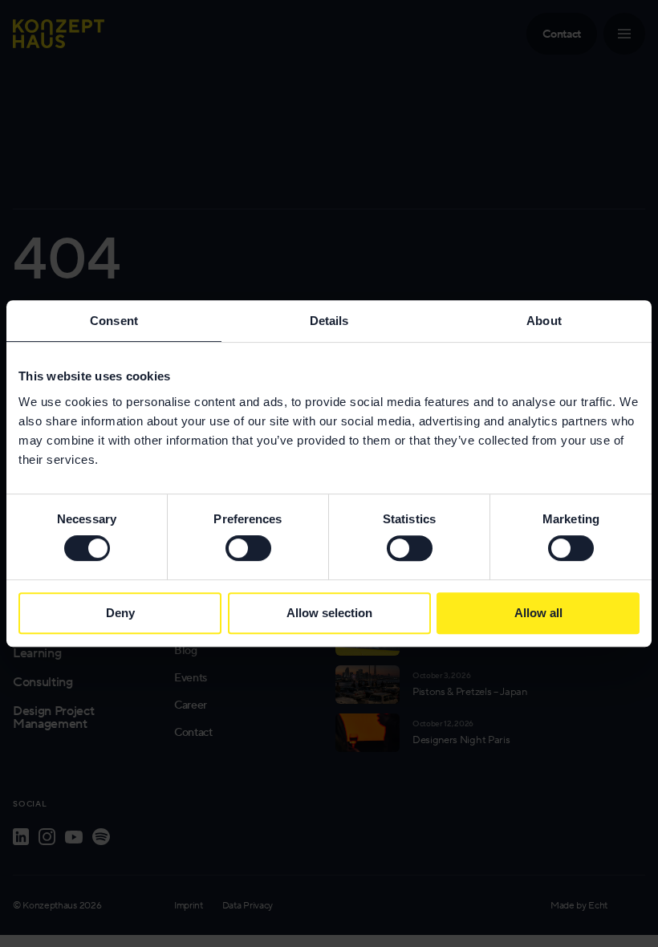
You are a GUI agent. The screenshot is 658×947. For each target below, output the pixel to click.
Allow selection (329, 613)
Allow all (538, 613)
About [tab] (544, 320)
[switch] (248, 548)
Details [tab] (329, 320)
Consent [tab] (114, 320)
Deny (120, 613)
